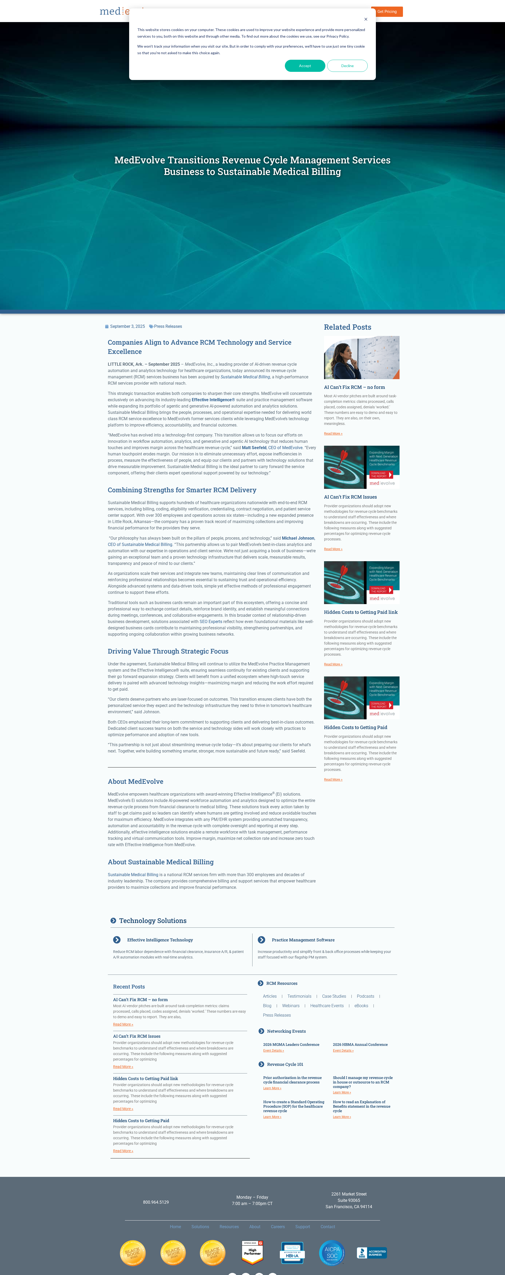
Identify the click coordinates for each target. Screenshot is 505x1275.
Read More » (333, 433)
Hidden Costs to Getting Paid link (361, 612)
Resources (229, 1226)
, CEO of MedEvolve (272, 447)
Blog (267, 1005)
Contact (328, 1226)
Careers (278, 1226)
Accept (305, 65)
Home (175, 1226)
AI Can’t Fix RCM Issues (350, 497)
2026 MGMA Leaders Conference (291, 1044)
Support (302, 1226)
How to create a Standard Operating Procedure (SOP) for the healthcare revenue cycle (293, 1106)
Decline (347, 65)
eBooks (361, 1005)
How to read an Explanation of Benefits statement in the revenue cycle (361, 1106)
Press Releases (168, 326)
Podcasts (365, 996)
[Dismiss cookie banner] (366, 20)
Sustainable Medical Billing (133, 874)
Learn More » (272, 1088)
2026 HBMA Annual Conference (360, 1044)
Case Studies (334, 996)
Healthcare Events (327, 1005)
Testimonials (299, 996)
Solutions (200, 1226)
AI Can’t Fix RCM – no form (354, 387)
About (254, 1226)
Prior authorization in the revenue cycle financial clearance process (292, 1080)
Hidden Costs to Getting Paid (355, 727)
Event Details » (273, 1050)
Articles (270, 996)
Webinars (291, 1005)
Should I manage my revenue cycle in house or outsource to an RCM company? (363, 1082)
